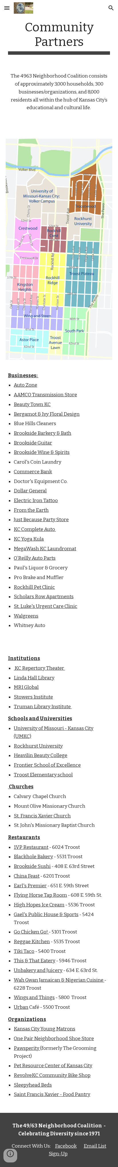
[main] (59, 37)
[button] (7, 8)
